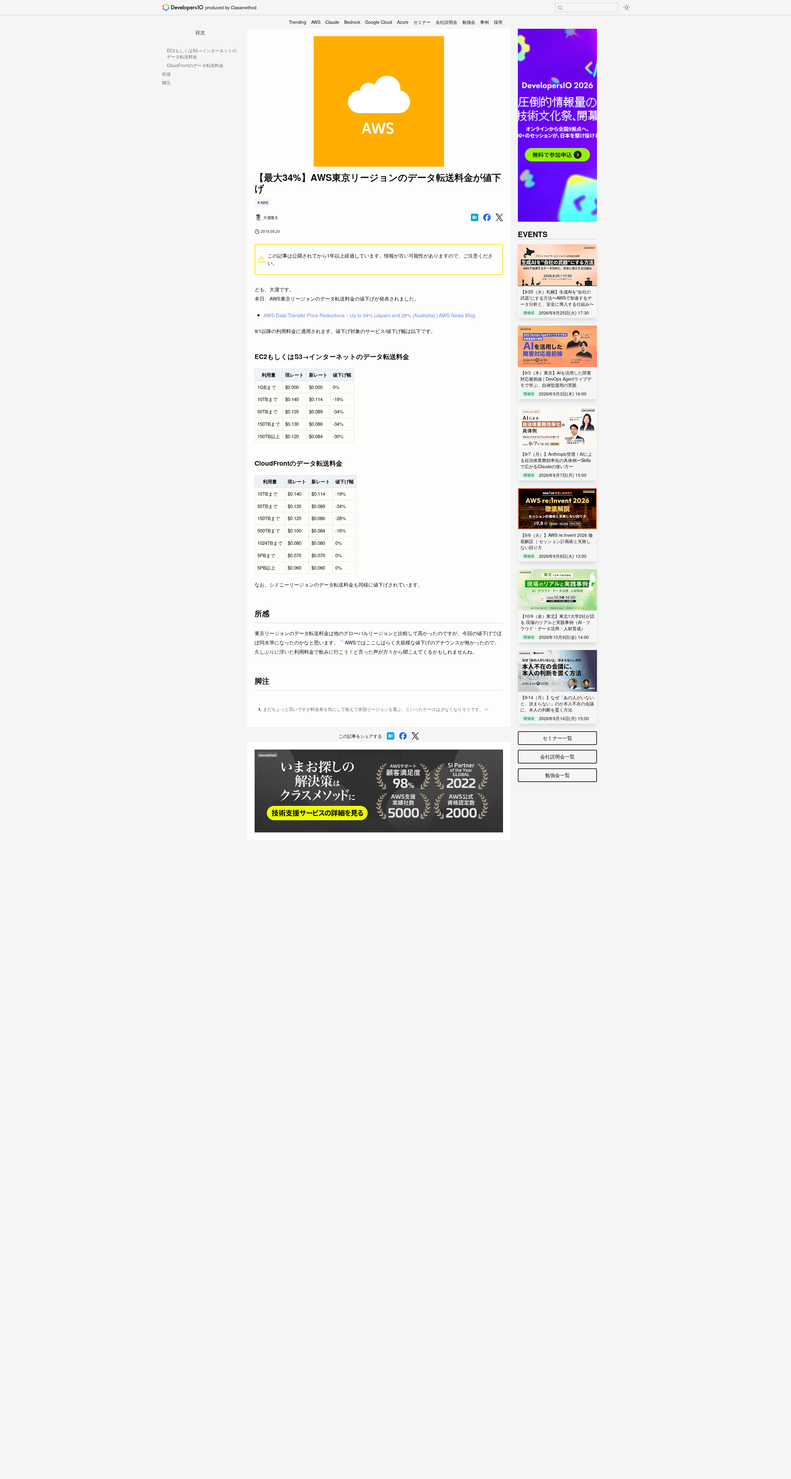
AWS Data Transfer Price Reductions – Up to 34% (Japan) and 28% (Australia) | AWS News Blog (369, 315)
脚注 (166, 82)
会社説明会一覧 (557, 756)
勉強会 (468, 22)
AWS (315, 22)
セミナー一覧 (557, 738)
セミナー (422, 22)
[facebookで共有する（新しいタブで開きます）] (487, 217)
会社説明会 (446, 22)
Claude (332, 22)
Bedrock (352, 22)
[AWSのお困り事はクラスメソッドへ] (379, 791)
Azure (402, 22)
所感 (166, 74)
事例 (484, 22)
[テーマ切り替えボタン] (626, 7)
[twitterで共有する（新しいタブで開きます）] (499, 217)
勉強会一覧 (557, 775)
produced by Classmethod (230, 7)
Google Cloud (378, 22)
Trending (297, 22)
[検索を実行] (560, 7)
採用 (498, 22)
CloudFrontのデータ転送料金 (195, 65)
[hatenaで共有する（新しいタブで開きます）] (474, 217)
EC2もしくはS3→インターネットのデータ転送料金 (202, 53)
